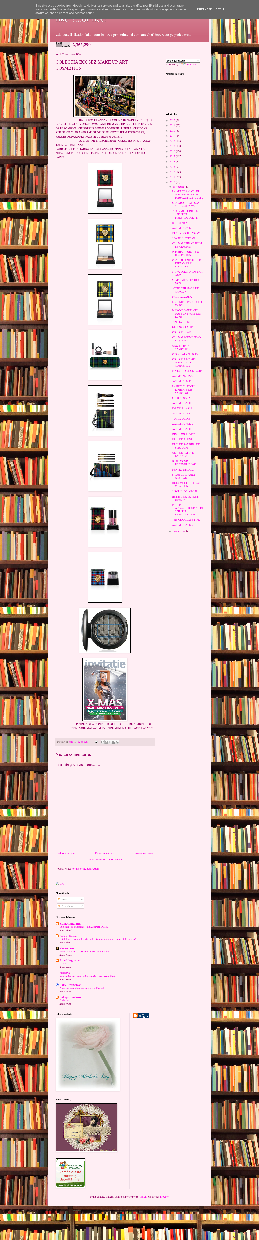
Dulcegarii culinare (70, 997)
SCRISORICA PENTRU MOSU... (185, 281)
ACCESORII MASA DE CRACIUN (185, 289)
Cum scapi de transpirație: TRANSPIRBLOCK (84, 926)
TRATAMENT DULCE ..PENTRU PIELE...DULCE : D (185, 214)
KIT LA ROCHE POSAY (186, 233)
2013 (173, 167)
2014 (173, 161)
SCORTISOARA (181, 398)
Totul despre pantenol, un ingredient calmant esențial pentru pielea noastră (98, 939)
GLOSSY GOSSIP (182, 327)
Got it (220, 9)
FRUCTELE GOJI (182, 408)
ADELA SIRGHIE (70, 923)
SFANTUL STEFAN (183, 238)
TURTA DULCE (181, 418)
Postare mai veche (143, 853)
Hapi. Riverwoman (70, 985)
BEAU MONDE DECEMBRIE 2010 (184, 462)
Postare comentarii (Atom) (86, 868)
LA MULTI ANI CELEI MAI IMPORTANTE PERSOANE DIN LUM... (187, 194)
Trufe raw (64, 1000)
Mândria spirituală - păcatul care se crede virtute (84, 951)
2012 (173, 172)
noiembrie (178, 531)
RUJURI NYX (180, 222)
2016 (173, 151)
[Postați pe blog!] (106, 742)
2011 (173, 177)
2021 (173, 125)
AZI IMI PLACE (181, 228)
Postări (64, 899)
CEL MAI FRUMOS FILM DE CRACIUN (187, 245)
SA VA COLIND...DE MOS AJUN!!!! (187, 273)
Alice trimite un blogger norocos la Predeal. (82, 988)
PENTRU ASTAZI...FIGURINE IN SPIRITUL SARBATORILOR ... (187, 509)
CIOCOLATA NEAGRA (185, 354)
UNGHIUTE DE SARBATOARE (182, 347)
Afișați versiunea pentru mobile (105, 859)
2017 (173, 146)
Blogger (164, 1196)
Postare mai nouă (66, 853)
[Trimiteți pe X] (110, 742)
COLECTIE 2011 (181, 332)
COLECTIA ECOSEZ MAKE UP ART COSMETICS (184, 362)
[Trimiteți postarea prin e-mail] (96, 741)
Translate (191, 64)
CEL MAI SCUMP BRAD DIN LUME (186, 339)
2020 (173, 130)
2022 (173, 120)
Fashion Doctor (68, 936)
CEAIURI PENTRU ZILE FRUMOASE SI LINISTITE (186, 263)
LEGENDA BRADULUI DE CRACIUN (187, 303)
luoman (143, 1196)
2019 (173, 135)
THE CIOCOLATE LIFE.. (186, 519)
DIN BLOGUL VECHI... (186, 434)
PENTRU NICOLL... (183, 469)
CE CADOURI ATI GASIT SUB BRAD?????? (187, 204)
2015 (173, 156)
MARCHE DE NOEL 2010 (187, 371)
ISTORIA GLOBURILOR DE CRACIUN (186, 253)
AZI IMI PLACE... (182, 381)
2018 (173, 141)
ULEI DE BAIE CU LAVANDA (183, 454)
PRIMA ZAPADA (182, 296)
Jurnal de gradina (70, 960)
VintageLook (67, 948)
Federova (65, 973)
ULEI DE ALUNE (182, 439)
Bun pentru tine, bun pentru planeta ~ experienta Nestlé (88, 975)
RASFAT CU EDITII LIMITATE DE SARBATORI (183, 389)
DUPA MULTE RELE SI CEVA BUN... (186, 484)
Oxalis (63, 963)
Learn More (203, 9)
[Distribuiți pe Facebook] (113, 742)
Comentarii (66, 906)
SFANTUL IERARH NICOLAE (183, 476)
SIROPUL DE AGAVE (184, 491)
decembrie (179, 186)
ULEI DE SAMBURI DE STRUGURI (186, 445)
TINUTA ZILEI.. (181, 322)
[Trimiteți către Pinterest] (117, 742)
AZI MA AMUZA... (183, 376)
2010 (173, 182)
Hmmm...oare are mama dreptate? (185, 498)
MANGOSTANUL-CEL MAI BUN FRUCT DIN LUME (186, 313)
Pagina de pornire (104, 853)
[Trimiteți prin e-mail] (103, 742)
